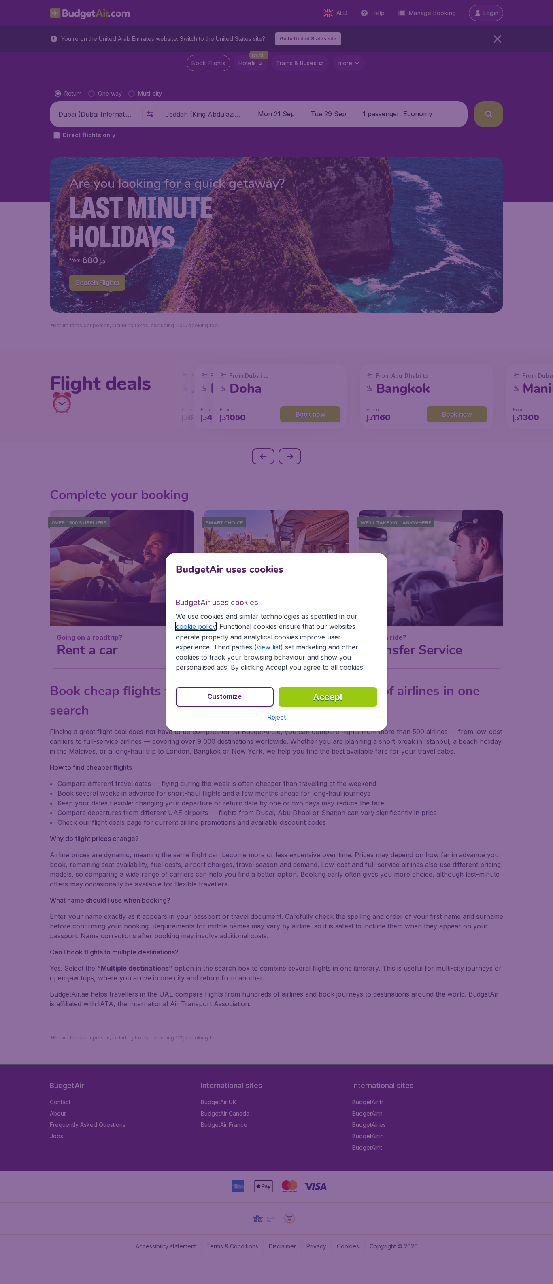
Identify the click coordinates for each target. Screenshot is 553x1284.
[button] (276, 717)
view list (269, 647)
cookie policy (196, 626)
